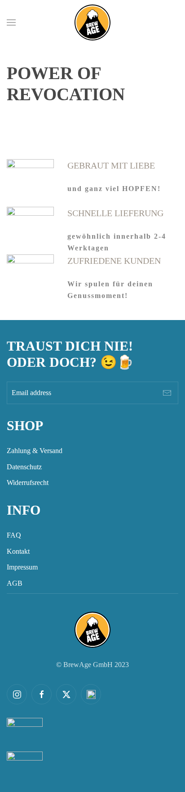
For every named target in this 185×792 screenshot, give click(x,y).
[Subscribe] (167, 393)
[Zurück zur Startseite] (92, 22)
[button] (11, 22)
